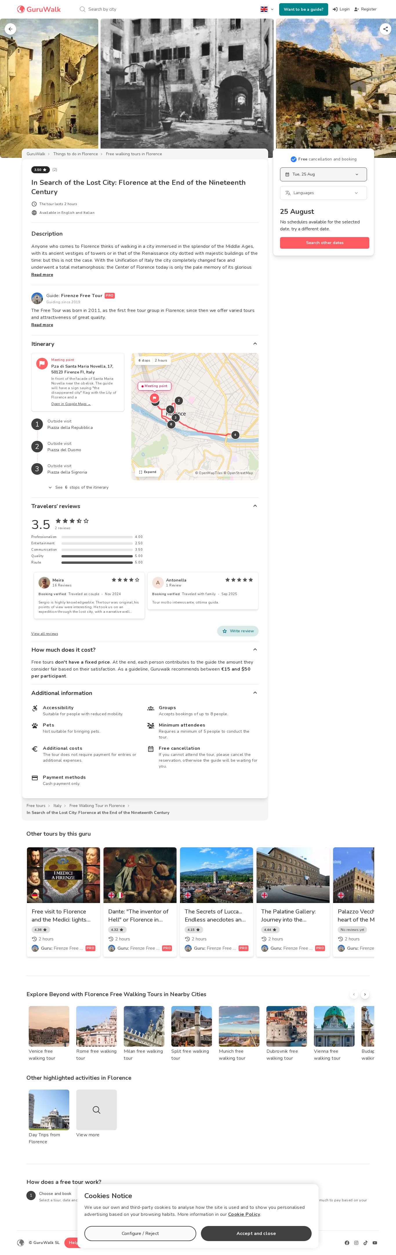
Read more (42, 274)
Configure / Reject (140, 1233)
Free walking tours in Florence (134, 154)
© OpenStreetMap (238, 473)
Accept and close (256, 1233)
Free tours (36, 805)
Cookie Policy (244, 1214)
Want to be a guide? (304, 9)
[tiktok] (366, 1243)
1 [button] (170, 409)
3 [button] (176, 418)
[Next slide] (382, 88)
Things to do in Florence (75, 154)
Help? (75, 1242)
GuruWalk (36, 154)
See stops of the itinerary (82, 487)
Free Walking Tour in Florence (97, 805)
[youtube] (375, 1243)
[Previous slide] (14, 88)
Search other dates (325, 242)
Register (369, 9)
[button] (154, 398)
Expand (150, 472)
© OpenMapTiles (208, 473)
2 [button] (179, 400)
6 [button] (171, 424)
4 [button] (235, 435)
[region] (195, 416)
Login (345, 9)
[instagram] (356, 1243)
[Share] (385, 29)
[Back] (10, 29)
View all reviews (44, 634)
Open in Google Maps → (71, 404)
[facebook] (347, 1243)
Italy (57, 805)
